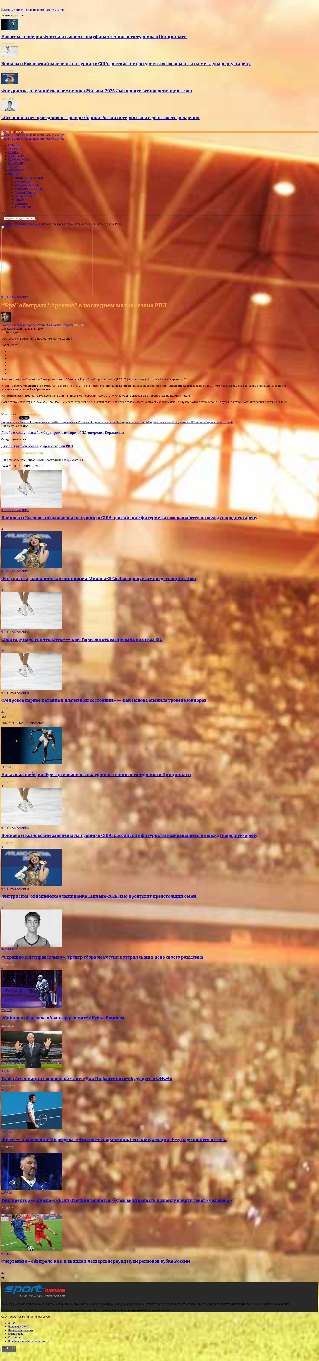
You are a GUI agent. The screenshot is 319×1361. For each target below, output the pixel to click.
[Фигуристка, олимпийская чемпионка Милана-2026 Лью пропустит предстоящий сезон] (9, 83)
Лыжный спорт (25, 192)
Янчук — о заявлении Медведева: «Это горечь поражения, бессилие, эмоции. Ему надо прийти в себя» (114, 1139)
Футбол (13, 148)
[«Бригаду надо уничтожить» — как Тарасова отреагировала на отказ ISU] (31, 628)
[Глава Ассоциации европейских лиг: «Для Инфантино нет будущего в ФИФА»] (31, 1067)
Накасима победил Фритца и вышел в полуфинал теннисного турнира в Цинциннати (94, 36)
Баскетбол (16, 156)
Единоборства (19, 159)
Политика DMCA (18, 1326)
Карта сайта (16, 1334)
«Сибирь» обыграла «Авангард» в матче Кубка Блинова (62, 1017)
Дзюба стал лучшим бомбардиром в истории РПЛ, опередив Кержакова (62, 433)
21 (2, 1212)
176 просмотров (12, 325)
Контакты (14, 1337)
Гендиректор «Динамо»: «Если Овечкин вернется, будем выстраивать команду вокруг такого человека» (116, 1200)
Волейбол (15, 163)
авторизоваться (72, 460)
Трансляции (23, 207)
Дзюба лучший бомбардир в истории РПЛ (37, 446)
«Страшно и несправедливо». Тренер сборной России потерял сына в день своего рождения (100, 117)
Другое (13, 174)
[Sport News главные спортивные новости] (34, 1297)
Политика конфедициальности (28, 1341)
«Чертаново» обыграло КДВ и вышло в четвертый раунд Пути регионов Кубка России (95, 1261)
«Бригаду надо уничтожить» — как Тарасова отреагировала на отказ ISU (81, 639)
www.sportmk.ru (29, 414)
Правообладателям (20, 1330)
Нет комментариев (60, 325)
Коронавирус (23, 181)
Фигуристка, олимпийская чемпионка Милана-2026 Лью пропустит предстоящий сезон (96, 90)
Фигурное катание (27, 185)
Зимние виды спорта (29, 178)
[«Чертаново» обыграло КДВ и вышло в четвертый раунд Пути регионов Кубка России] (31, 1250)
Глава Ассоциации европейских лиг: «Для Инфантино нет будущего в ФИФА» (86, 1078)
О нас (11, 1323)
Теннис (13, 167)
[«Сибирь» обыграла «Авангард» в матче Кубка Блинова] (31, 1006)
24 (2, 651)
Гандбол (20, 199)
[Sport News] (32, 10)
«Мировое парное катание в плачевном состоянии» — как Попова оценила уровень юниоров (104, 700)
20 (2, 711)
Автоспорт (16, 170)
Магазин (14, 145)
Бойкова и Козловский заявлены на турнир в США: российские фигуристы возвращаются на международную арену (126, 63)
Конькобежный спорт (29, 189)
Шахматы (21, 203)
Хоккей (13, 152)
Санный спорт (24, 196)
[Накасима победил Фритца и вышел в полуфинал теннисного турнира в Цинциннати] (9, 29)
